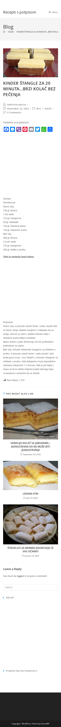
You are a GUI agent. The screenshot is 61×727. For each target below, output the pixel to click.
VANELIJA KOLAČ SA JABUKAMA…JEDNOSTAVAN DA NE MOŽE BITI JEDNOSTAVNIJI (30, 446)
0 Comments (14, 112)
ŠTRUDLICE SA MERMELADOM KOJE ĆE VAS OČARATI (31, 549)
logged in (22, 576)
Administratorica (16, 104)
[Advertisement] (30, 165)
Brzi (39, 108)
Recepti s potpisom (19, 12)
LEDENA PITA (30, 493)
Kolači (48, 108)
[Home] (4, 31)
